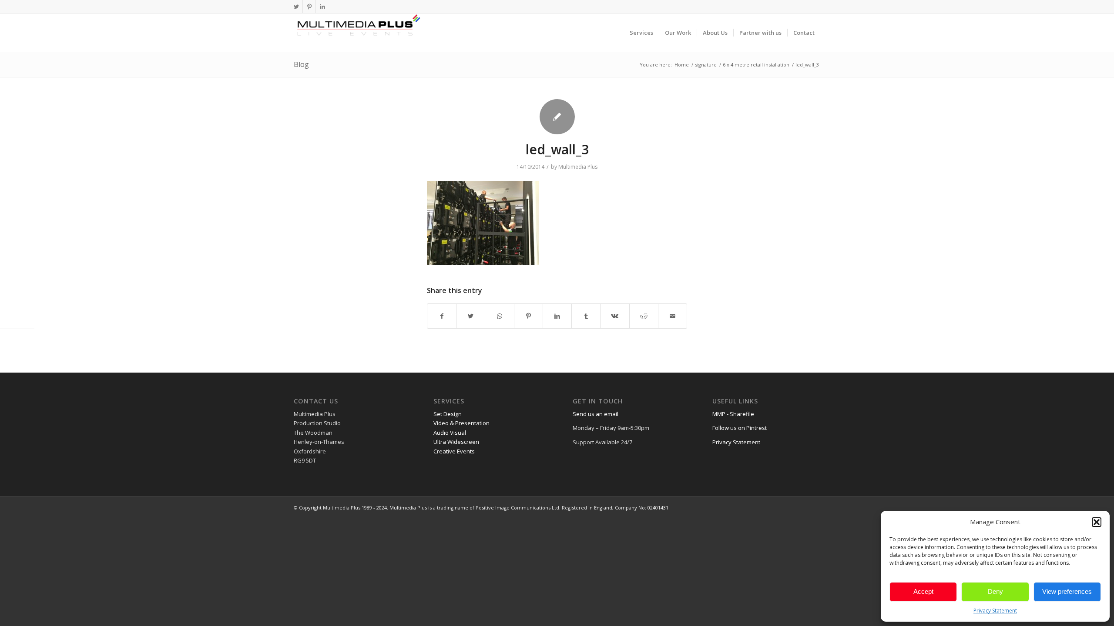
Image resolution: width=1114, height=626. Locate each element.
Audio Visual (449, 432)
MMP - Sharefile (733, 414)
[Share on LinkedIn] (557, 316)
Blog (301, 64)
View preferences (1067, 591)
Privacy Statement (995, 610)
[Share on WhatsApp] (499, 316)
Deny (995, 591)
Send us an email (595, 414)
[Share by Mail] (672, 316)
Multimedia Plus (577, 166)
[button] (1096, 522)
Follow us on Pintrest (739, 428)
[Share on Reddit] (644, 316)
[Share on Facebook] (441, 316)
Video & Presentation (461, 423)
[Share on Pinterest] (528, 316)
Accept (923, 591)
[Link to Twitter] (296, 6)
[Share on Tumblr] (586, 316)
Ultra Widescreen (456, 442)
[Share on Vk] (615, 316)
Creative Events (454, 451)
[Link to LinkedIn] (322, 6)
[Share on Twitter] (470, 316)
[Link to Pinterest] (309, 6)
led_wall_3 (557, 149)
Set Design (447, 414)
